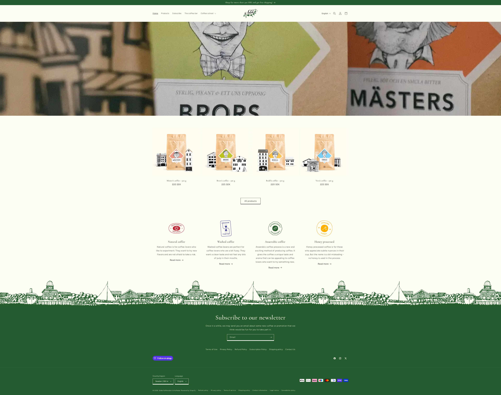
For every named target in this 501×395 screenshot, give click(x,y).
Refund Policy (241, 349)
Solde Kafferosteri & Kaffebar (169, 390)
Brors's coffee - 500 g (226, 180)
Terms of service (230, 390)
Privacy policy (216, 390)
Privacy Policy (226, 349)
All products (250, 201)
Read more (175, 260)
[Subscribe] (271, 337)
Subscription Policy (258, 349)
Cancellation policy (288, 390)
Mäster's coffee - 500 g (176, 180)
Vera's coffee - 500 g (324, 180)
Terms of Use (211, 349)
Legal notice (274, 390)
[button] (208, 13)
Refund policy (203, 390)
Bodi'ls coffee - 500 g (275, 180)
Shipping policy (276, 349)
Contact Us (290, 349)
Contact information (259, 390)
